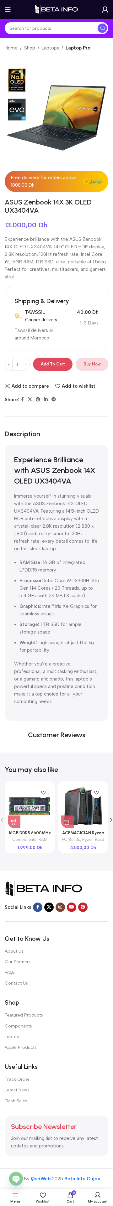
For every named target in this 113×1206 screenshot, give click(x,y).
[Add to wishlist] (43, 792)
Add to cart (53, 364)
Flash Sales (16, 1101)
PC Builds (71, 839)
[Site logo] (56, 9)
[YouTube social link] (71, 907)
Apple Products (21, 1047)
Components (24, 839)
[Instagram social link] (60, 907)
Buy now (92, 364)
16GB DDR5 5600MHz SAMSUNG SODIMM (30, 835)
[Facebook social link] (22, 399)
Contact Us (16, 983)
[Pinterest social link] (38, 399)
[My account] (105, 9)
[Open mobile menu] (8, 9)
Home (11, 48)
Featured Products (24, 1015)
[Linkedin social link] (46, 399)
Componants (18, 1026)
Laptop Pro (78, 48)
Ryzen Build (93, 839)
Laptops (50, 48)
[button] (14, 821)
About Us (14, 951)
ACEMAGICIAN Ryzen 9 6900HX (83, 835)
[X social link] (30, 399)
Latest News (17, 1090)
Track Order (17, 1079)
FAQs (10, 972)
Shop (29, 48)
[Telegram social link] (54, 399)
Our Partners (18, 962)
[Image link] (44, 888)
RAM (43, 839)
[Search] (102, 28)
